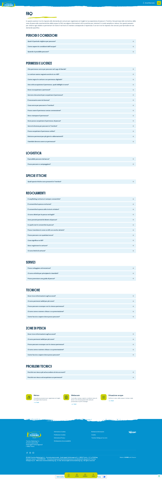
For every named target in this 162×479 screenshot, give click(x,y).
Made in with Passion (128, 457)
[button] (159, 3)
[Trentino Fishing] (8, 4)
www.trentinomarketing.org (47, 460)
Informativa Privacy (59, 438)
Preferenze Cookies (59, 435)
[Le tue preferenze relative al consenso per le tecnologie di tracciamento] (159, 476)
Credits (93, 435)
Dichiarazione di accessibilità (62, 441)
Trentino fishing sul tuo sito (99, 438)
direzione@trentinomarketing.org (72, 460)
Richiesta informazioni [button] (97, 432)
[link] (148, 3)
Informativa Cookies (60, 432)
